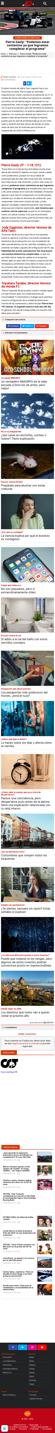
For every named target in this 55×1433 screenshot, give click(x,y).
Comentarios (9, 80)
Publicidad (34, 1429)
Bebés (32, 1373)
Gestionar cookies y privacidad (15, 1427)
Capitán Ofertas (35, 1399)
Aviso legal (34, 1425)
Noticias (13, 54)
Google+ (43, 326)
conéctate (35, 1043)
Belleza (32, 1365)
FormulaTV (7, 1357)
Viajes (31, 1384)
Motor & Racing (9, 1395)
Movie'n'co (7, 1373)
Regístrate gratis (20, 1043)
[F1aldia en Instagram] (32, 1347)
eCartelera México (10, 1369)
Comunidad (47, 1429)
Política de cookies (8, 1429)
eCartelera (7, 1365)
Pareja (32, 1369)
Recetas (32, 1380)
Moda (31, 1361)
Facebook (14, 326)
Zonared (32, 1395)
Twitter (29, 326)
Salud (31, 1376)
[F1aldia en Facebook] (13, 1347)
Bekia (31, 1357)
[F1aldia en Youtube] (42, 1347)
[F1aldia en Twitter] (22, 1347)
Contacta (23, 1429)
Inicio (3, 54)
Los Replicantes (9, 1361)
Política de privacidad (39, 1427)
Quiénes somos (19, 1425)
